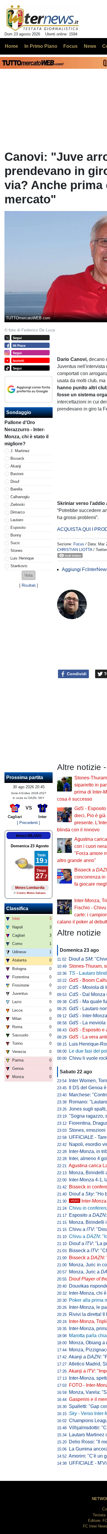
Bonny (15, 535)
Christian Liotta (74, 549)
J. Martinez (20, 451)
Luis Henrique (22, 558)
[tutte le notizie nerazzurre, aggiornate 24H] (42, 18)
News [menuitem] (90, 46)
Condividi (76, 673)
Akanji (15, 466)
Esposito (18, 527)
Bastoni (16, 474)
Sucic (15, 543)
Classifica (17, 908)
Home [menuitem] (11, 46)
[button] (28, 575)
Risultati (29, 585)
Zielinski (17, 504)
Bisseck (17, 458)
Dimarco (17, 512)
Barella (16, 489)
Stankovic (19, 566)
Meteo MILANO (28, 836)
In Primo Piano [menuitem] (40, 46)
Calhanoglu (19, 497)
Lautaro (16, 520)
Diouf (14, 481)
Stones (16, 550)
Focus (78, 544)
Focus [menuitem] (70, 46)
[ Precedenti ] (28, 822)
